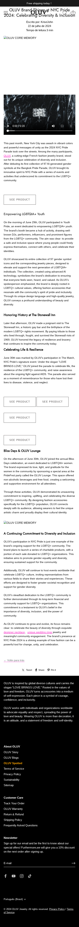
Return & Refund (14, 814)
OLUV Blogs (11, 757)
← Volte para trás (14, 660)
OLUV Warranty (13, 808)
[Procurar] (65, 13)
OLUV (7, 155)
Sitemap (9, 785)
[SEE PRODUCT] (20, 196)
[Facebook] (5, 875)
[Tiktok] (30, 875)
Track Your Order (14, 803)
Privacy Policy (12, 774)
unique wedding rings (39, 632)
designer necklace (14, 632)
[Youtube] (13, 875)
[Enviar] (73, 863)
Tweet (29, 670)
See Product (19, 199)
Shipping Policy (13, 819)
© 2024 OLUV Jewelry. (16, 909)
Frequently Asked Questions (21, 825)
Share (41, 670)
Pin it (53, 670)
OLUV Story (11, 752)
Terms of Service (14, 768)
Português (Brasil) (13, 899)
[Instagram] (22, 875)
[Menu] (6, 13)
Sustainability (11, 779)
